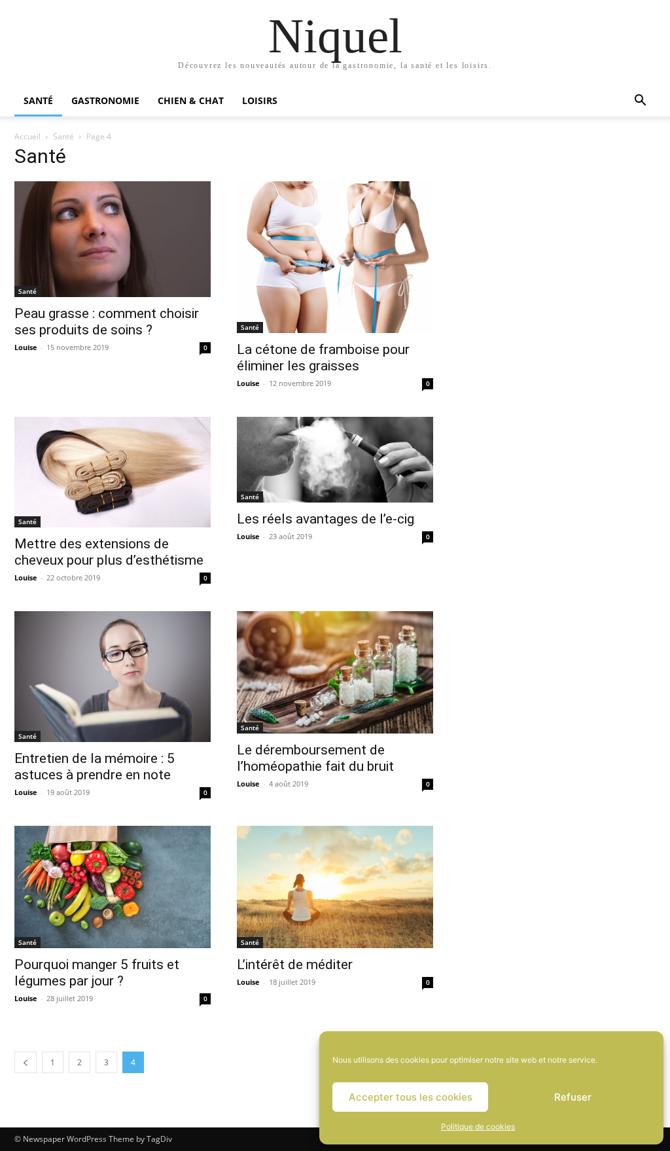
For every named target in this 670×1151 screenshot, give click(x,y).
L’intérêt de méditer (295, 964)
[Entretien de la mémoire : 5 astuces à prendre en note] (112, 676)
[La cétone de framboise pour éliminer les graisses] (335, 257)
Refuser (572, 1097)
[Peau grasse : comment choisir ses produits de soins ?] (112, 239)
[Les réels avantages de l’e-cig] (335, 460)
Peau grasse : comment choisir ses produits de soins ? (106, 322)
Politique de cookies (478, 1126)
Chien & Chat (191, 100)
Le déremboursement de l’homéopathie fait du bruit (315, 758)
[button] (640, 102)
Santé (38, 100)
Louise (25, 347)
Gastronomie (105, 100)
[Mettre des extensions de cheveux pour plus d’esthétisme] (112, 472)
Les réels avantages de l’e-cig (325, 519)
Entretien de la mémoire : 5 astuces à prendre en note (94, 767)
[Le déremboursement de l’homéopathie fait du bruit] (335, 672)
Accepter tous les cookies (410, 1097)
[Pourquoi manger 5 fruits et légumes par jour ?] (112, 887)
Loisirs (259, 100)
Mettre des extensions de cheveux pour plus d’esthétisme (108, 552)
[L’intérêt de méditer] (335, 887)
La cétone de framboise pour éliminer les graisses (323, 358)
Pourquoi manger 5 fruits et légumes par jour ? (96, 973)
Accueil (27, 136)
